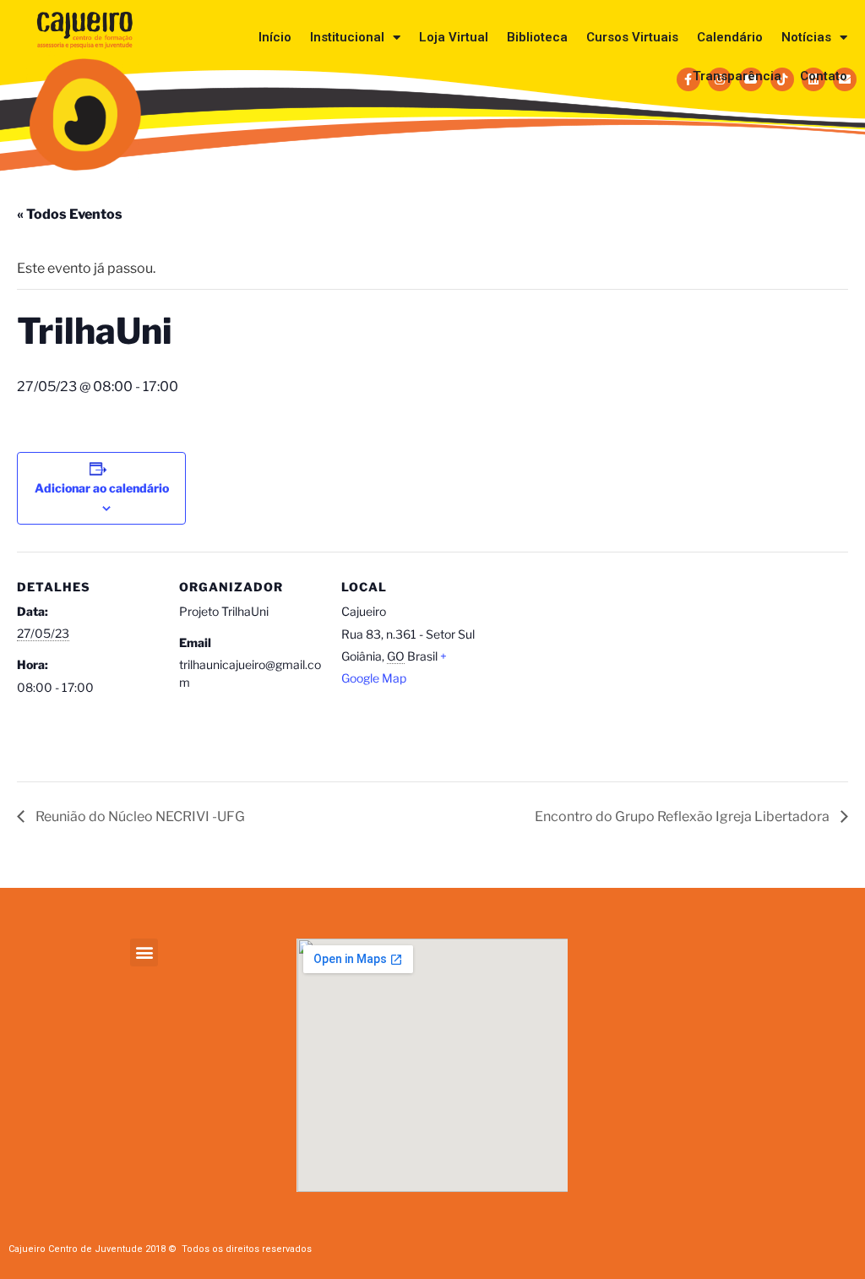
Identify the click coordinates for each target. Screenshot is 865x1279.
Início (274, 37)
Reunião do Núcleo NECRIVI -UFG (139, 816)
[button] (144, 952)
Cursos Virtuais (632, 37)
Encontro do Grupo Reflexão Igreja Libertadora (683, 816)
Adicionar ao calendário (102, 488)
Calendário (730, 37)
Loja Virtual (453, 37)
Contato (823, 76)
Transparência (737, 76)
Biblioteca (537, 37)
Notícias (806, 37)
